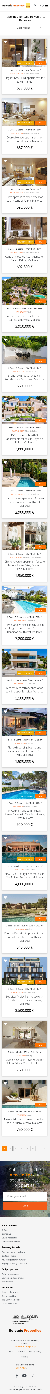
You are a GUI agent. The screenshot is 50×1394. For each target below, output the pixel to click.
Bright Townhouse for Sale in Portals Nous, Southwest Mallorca (24, 377)
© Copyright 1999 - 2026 (25, 1386)
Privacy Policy (35, 1351)
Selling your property (11, 1274)
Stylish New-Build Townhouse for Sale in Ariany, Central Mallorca (25, 1061)
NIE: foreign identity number (13, 1259)
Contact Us (6, 1234)
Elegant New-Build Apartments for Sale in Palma (25, 79)
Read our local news (10, 1292)
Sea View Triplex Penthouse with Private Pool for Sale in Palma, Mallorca (24, 1000)
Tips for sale (7, 1281)
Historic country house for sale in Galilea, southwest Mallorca (24, 317)
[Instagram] (32, 1375)
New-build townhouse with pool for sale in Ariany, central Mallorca (24, 1121)
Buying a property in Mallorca (14, 1263)
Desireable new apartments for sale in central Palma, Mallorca (25, 139)
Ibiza (11, 1351)
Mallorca (21, 1351)
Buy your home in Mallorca (13, 1252)
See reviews (21, 1368)
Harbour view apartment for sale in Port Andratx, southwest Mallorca (24, 502)
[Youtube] (24, 1375)
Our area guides (9, 1296)
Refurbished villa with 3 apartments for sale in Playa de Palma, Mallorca (24, 438)
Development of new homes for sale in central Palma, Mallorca (24, 198)
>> (45, 1148)
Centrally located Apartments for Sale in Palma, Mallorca (24, 258)
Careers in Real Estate (11, 1241)
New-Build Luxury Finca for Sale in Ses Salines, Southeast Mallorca (24, 875)
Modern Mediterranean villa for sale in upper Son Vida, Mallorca (24, 689)
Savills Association (9, 1237)
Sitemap (25, 1356)
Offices (5, 1230)
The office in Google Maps (25, 1346)
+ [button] (40, 5)
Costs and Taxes (9, 1256)
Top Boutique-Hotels (11, 1299)
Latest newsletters (9, 1303)
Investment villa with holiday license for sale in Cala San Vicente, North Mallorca (25, 814)
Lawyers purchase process (13, 1278)
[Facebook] (17, 1375)
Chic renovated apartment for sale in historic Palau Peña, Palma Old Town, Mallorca (25, 565)
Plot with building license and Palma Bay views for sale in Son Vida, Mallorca (25, 751)
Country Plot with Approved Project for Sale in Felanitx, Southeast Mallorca (24, 937)
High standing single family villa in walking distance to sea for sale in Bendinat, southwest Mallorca (24, 628)
